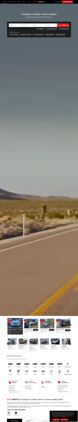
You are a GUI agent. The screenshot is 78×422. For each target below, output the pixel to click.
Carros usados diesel (50, 34)
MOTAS (8, 1)
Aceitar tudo (56, 419)
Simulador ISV (60, 388)
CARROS (4, 1)
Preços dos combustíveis (63, 391)
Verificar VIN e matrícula (62, 385)
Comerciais (13, 1)
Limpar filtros (41, 28)
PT (74, 1)
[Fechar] (76, 412)
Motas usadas (28, 387)
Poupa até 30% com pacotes (14, 391)
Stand (18, 1)
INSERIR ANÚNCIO (67, 1)
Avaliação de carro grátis (62, 386)
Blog (42, 385)
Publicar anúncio (12, 388)
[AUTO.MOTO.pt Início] (39, 1)
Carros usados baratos (14, 34)
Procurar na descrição (52, 28)
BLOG (29, 1)
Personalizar (71, 419)
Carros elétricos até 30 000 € (26, 34)
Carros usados (28, 385)
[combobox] (15, 25)
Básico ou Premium (12, 390)
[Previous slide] (8, 324)
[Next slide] (70, 324)
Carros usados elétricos (60, 34)
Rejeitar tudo (64, 419)
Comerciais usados (29, 388)
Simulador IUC (60, 390)
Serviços (23, 1)
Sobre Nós (44, 387)
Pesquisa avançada (64, 28)
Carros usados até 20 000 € (38, 34)
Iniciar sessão (58, 1)
